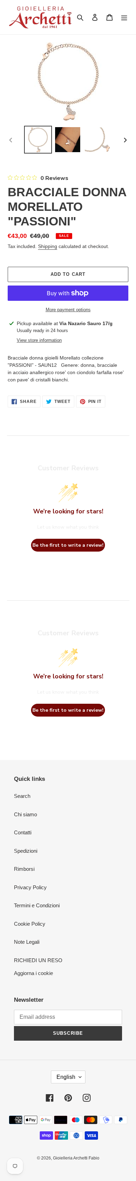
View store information (39, 340)
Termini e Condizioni (37, 905)
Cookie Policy (29, 924)
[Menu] (124, 17)
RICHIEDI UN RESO (38, 960)
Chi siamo (25, 814)
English (65, 1077)
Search (22, 796)
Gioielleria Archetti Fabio (76, 1158)
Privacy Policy (30, 887)
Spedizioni (25, 851)
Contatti (22, 832)
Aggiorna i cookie (33, 973)
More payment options (68, 309)
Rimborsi (24, 869)
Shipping (47, 246)
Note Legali (26, 942)
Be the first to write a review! (68, 545)
